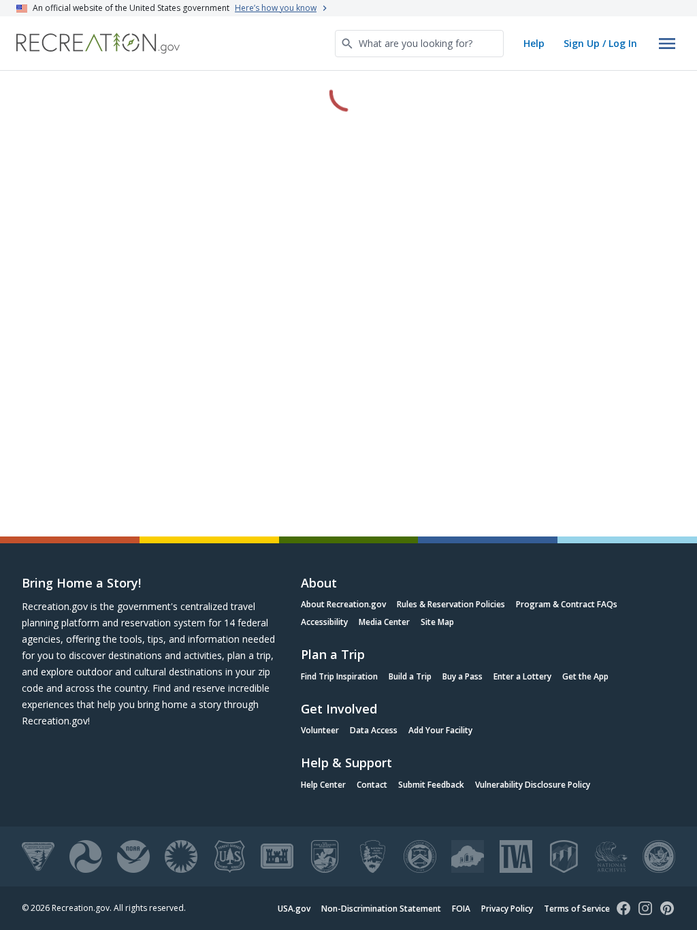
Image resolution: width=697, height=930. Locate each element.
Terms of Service (577, 908)
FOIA (461, 908)
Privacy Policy (507, 908)
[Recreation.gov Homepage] (98, 43)
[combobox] (419, 43)
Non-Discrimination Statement (381, 908)
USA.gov (294, 908)
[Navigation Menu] (667, 43)
